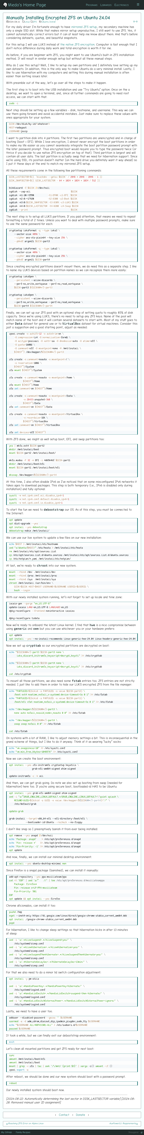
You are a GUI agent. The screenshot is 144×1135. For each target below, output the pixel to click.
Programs (91, 5)
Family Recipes (23, 1132)
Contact (64, 1115)
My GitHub (6, 1132)
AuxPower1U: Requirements (122, 1123)
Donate (80, 1115)
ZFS (35, 21)
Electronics (121, 5)
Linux (27, 21)
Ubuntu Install (48, 21)
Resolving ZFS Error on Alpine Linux (25, 1123)
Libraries (106, 5)
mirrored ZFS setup (84, 27)
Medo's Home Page (27, 4)
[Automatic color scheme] (142, 1132)
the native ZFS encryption (77, 44)
